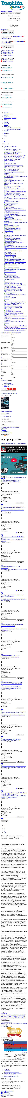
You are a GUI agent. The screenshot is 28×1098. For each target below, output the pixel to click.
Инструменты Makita (6, 411)
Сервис (6, 125)
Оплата (6, 122)
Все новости (4, 425)
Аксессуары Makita (6, 416)
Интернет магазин (7, 31)
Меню (5, 136)
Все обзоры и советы (6, 1022)
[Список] (3, 479)
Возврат (6, 120)
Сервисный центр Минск (7, 50)
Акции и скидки (8, 113)
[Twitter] (3, 435)
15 (4, 831)
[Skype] (22, 1050)
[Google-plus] (22, 1045)
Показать (9, 380)
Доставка (6, 123)
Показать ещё (4, 821)
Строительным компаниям (14, 129)
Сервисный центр (7, 46)
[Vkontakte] (13, 1041)
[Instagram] (22, 1047)
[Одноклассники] (5, 435)
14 (4, 829)
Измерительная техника (10, 264)
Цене (19, 477)
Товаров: (3, 476)
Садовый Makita (5, 413)
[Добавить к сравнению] (2, 504)
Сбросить (3, 380)
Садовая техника (8, 232)
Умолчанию (14, 477)
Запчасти (6, 323)
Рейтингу (23, 477)
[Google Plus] (6, 435)
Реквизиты (6, 130)
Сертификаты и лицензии (14, 127)
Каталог (6, 115)
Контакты (6, 116)
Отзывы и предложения (10, 118)
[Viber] (22, 1048)
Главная (6, 112)
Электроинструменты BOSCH (9, 393)
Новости (6, 119)
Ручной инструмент (9, 279)
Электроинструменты (9, 160)
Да (14, 377)
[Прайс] (4, 479)
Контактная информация (7, 33)
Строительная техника (10, 272)
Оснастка (6, 299)
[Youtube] (13, 1044)
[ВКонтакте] (1, 435)
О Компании (7, 126)
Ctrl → (5, 832)
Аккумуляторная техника (10, 146)
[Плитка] (1, 479)
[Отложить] (2, 505)
